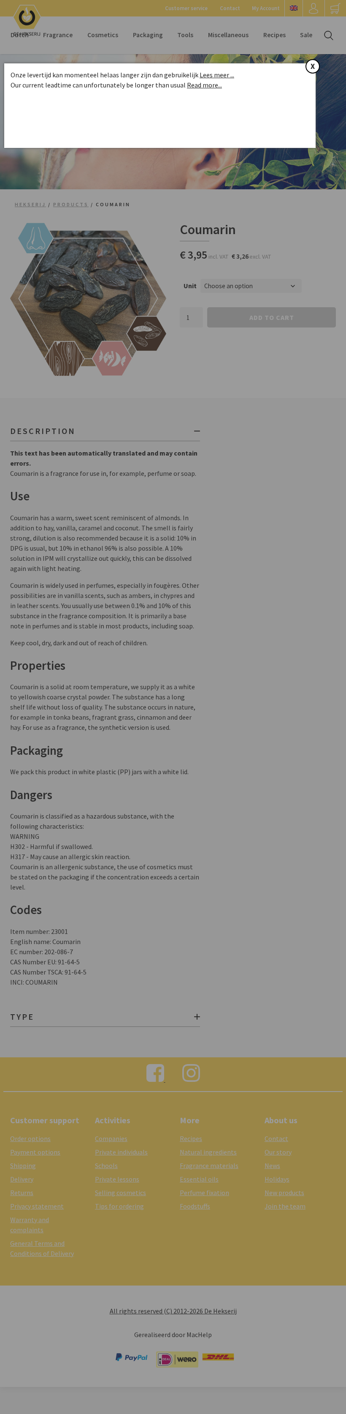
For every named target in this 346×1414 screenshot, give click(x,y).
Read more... (204, 85)
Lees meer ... (217, 75)
